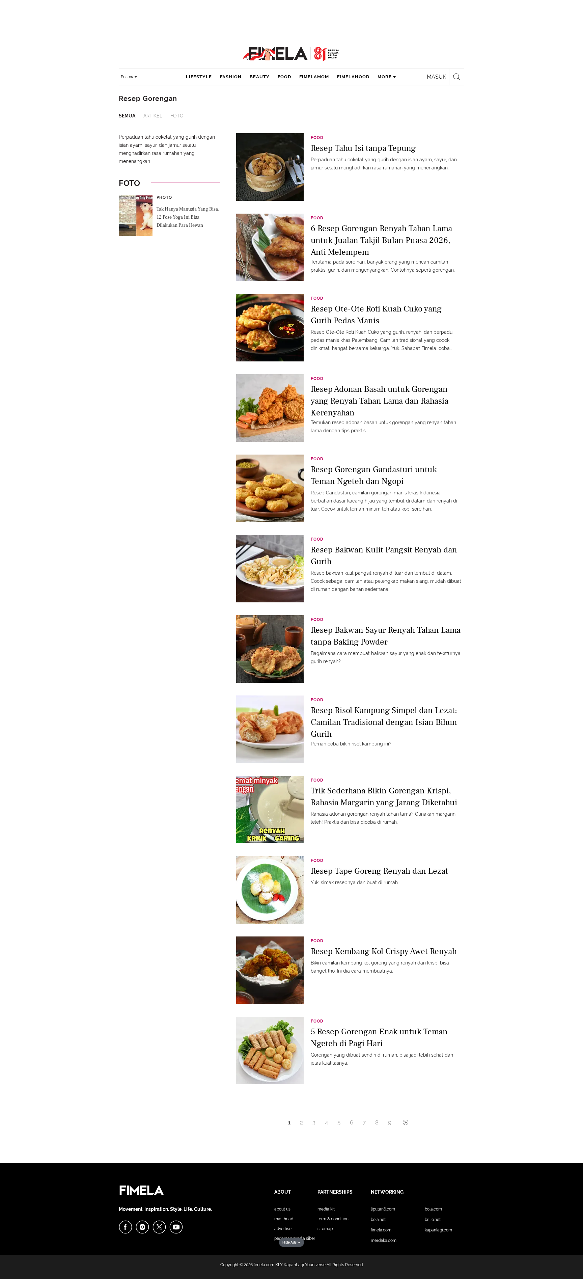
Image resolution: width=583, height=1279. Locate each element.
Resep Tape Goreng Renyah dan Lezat (379, 871)
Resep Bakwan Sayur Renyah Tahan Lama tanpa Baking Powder (386, 636)
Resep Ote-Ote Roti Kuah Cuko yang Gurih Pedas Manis (376, 314)
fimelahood (353, 76)
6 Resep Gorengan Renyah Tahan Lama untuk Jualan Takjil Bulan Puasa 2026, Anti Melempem (381, 239)
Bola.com (433, 1209)
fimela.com (264, 1264)
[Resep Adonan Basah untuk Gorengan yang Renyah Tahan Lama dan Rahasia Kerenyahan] (270, 407)
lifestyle (199, 76)
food (284, 76)
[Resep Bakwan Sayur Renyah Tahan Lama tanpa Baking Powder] (270, 648)
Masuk (436, 77)
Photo (164, 197)
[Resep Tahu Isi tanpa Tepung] (270, 166)
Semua (127, 115)
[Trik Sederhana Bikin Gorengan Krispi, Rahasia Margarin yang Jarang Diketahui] (270, 809)
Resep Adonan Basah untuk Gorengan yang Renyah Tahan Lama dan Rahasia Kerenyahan (379, 400)
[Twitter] (159, 1227)
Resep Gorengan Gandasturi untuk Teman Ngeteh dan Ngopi (374, 475)
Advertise (283, 1228)
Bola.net (378, 1219)
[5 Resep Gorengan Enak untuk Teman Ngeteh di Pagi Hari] (270, 1050)
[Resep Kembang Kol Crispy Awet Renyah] (270, 970)
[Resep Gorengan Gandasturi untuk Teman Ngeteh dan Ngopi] (270, 488)
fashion (231, 76)
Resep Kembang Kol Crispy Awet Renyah (384, 951)
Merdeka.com (383, 1240)
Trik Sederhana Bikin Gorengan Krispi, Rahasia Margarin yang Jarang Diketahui (384, 796)
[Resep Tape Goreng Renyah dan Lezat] (270, 889)
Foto (177, 115)
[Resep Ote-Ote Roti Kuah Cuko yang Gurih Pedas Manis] (270, 327)
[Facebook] (125, 1227)
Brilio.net (433, 1219)
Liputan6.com (383, 1209)
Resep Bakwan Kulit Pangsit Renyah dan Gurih (384, 555)
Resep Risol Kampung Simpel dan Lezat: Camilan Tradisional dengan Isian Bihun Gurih (384, 721)
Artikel (152, 115)
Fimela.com (381, 1230)
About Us (282, 1209)
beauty (260, 76)
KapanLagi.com (438, 1230)
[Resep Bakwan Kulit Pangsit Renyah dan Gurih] (270, 568)
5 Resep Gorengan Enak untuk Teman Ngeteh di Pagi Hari (379, 1037)
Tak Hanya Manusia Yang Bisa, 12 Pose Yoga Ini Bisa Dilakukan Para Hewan (188, 217)
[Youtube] (176, 1227)
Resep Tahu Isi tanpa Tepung (363, 148)
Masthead (283, 1219)
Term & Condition (333, 1219)
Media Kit (326, 1209)
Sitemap (325, 1228)
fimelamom (314, 76)
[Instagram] (142, 1227)
